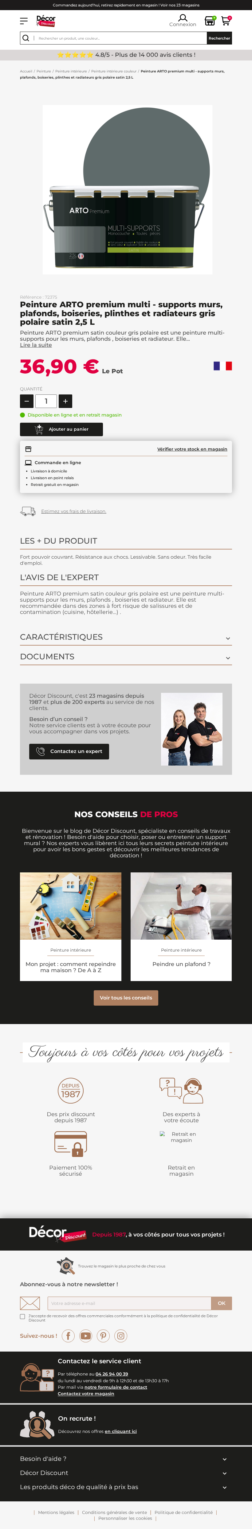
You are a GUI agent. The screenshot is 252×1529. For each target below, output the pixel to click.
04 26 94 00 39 (112, 1374)
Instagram (120, 1335)
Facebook (68, 1335)
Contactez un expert (75, 751)
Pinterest (103, 1335)
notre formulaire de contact (116, 1387)
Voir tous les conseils (126, 998)
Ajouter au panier (68, 429)
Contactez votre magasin (86, 1394)
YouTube (85, 1335)
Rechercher (219, 38)
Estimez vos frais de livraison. (73, 511)
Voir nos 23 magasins (179, 5)
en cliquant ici (121, 1431)
